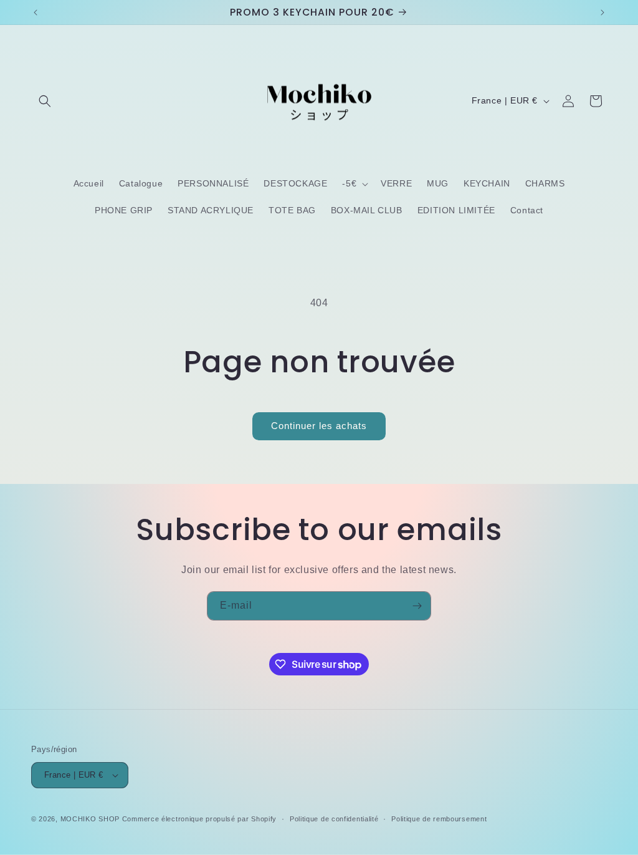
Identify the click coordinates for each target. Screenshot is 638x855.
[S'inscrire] (417, 606)
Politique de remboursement (439, 819)
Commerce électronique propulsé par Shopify (199, 819)
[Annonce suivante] (602, 12)
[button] (45, 101)
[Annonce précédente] (35, 12)
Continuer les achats (319, 425)
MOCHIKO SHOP (90, 819)
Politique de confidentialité (334, 819)
